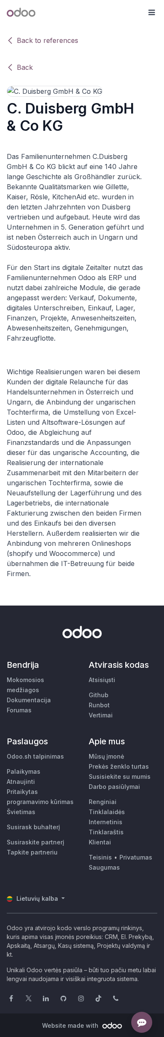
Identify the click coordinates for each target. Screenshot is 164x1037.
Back (25, 67)
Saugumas (104, 867)
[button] (151, 12)
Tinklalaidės (107, 811)
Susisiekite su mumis (120, 776)
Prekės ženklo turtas (119, 766)
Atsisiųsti (102, 679)
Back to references (47, 40)
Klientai (100, 842)
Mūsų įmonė (106, 756)
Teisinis (100, 857)
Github (98, 694)
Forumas (19, 710)
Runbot (99, 705)
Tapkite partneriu (32, 852)
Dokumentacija (29, 700)
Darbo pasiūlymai (114, 786)
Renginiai (102, 801)
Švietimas (21, 811)
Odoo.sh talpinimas (35, 756)
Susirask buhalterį (33, 827)
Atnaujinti (21, 781)
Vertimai (101, 715)
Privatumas (135, 857)
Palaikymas (23, 771)
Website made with (71, 1025)
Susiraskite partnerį (35, 842)
